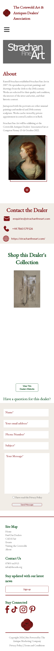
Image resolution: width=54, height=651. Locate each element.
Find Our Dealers (13, 535)
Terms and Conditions (34, 645)
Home (8, 531)
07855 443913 (12, 563)
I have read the (28, 497)
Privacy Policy (35, 497)
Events (8, 542)
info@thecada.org (13, 567)
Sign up (27, 589)
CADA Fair (10, 538)
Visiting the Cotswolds (16, 545)
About (8, 549)
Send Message (27, 504)
